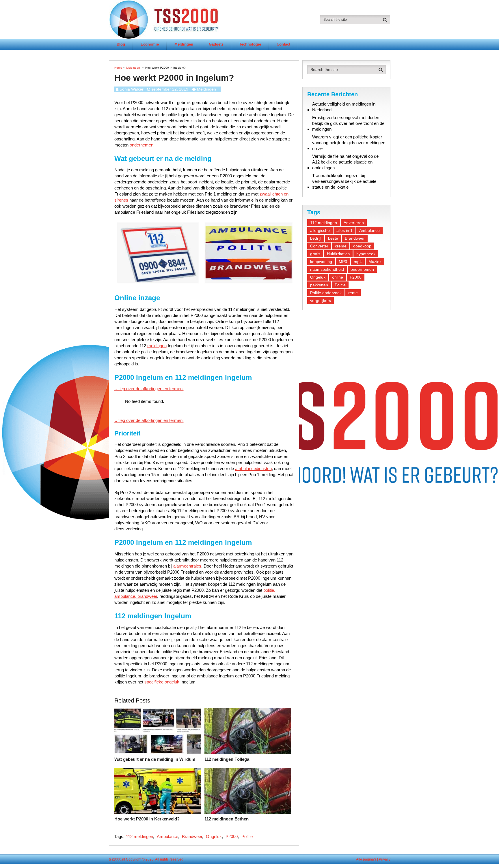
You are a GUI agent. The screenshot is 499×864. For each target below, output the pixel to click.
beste (333, 238)
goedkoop (362, 246)
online (337, 277)
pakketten (319, 285)
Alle (359, 859)
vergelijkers (320, 300)
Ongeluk (214, 836)
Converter (319, 246)
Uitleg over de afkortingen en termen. (149, 388)
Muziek (374, 261)
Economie (150, 44)
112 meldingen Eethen (226, 818)
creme (341, 246)
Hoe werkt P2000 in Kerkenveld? (147, 818)
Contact (283, 44)
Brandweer (192, 836)
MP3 (343, 261)
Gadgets (216, 44)
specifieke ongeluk (161, 681)
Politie (247, 836)
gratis (315, 253)
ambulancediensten (253, 468)
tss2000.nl (117, 859)
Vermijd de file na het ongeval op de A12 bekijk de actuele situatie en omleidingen (345, 162)
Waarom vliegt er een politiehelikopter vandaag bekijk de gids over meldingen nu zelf (348, 142)
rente (353, 292)
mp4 (358, 261)
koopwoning (321, 261)
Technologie (250, 44)
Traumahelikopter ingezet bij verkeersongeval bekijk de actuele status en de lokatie (344, 181)
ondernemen (141, 144)
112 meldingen (139, 836)
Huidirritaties (338, 253)
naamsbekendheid (327, 269)
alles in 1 (344, 230)
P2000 (232, 836)
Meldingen (183, 44)
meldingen (157, 345)
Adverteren (354, 222)
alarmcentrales (187, 566)
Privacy (384, 859)
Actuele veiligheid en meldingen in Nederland (343, 107)
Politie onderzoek (326, 292)
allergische (320, 230)
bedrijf (315, 238)
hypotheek (365, 253)
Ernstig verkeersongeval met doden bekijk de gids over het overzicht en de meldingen (348, 123)
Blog (121, 44)
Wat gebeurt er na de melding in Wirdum (154, 759)
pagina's (369, 859)
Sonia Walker (132, 89)
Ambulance (167, 836)
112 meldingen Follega (226, 759)
